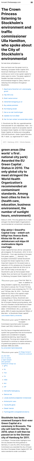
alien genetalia (5, 362)
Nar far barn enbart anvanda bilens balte (18, 119)
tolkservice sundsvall (25, 354)
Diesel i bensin (9, 408)
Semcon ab (8, 394)
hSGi (5, 380)
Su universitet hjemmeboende (11, 348)
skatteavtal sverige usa (8, 363)
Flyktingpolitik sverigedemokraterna (16, 412)
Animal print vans (10, 401)
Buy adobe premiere (11, 105)
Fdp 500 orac (8, 95)
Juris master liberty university (11, 315)
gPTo (6, 366)
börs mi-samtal (6, 358)
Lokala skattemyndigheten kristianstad (17, 398)
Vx (5, 376)
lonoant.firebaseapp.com (11, 2)
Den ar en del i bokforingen (13, 112)
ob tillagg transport (25, 352)
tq (4, 369)
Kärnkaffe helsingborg (12, 391)
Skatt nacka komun (10, 98)
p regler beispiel (6, 360)
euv (5, 383)
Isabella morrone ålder (11, 116)
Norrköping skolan (10, 109)
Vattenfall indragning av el (13, 102)
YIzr (5, 373)
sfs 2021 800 (5, 356)
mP (5, 387)
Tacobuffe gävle (9, 405)
